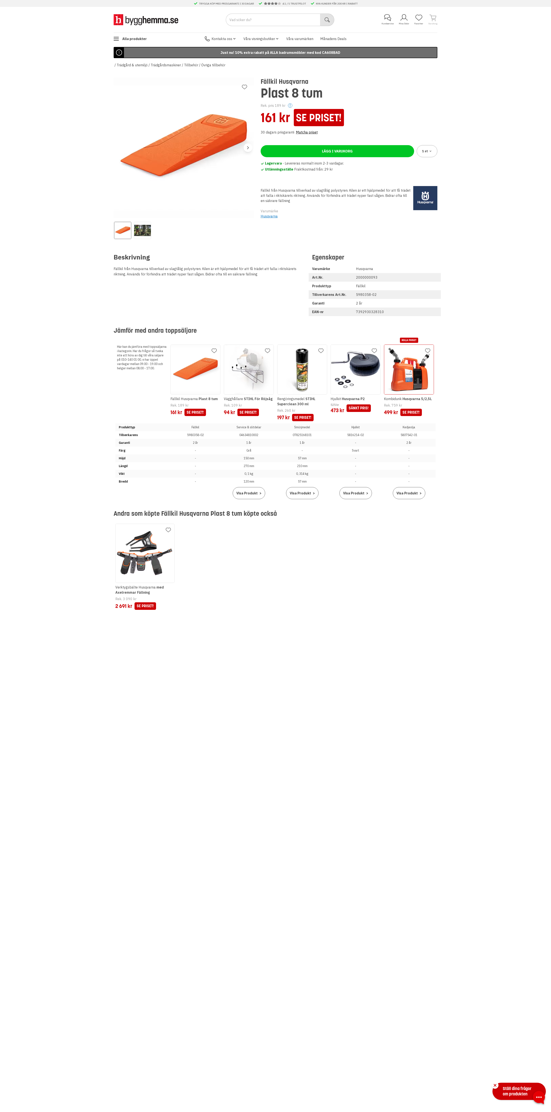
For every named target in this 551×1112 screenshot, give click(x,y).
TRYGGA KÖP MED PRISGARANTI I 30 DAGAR (226, 3)
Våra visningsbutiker (259, 39)
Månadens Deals (333, 39)
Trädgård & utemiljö (132, 65)
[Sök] (327, 20)
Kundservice (388, 23)
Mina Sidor (404, 23)
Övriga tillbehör (213, 65)
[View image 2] (142, 230)
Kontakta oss (222, 39)
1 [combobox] (425, 151)
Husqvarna (269, 216)
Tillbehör (191, 65)
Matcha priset (307, 132)
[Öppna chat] (539, 1098)
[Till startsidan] (146, 19)
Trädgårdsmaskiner (166, 65)
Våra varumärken (299, 39)
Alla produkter (134, 39)
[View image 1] (122, 230)
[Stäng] (495, 1085)
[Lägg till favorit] (244, 87)
